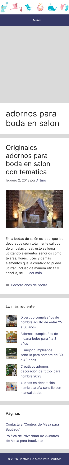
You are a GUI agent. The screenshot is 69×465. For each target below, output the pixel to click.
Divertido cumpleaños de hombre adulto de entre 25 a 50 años (41, 322)
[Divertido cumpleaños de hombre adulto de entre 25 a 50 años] (11, 321)
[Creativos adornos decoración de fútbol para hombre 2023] (11, 370)
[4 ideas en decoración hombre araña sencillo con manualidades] (11, 387)
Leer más (34, 273)
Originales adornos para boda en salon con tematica (28, 159)
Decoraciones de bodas (29, 285)
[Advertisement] (34, 62)
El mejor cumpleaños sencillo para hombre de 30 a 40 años (42, 355)
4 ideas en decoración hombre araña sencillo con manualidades (41, 388)
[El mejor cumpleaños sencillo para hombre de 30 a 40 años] (11, 354)
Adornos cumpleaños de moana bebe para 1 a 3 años (39, 338)
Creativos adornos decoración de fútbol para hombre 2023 (40, 371)
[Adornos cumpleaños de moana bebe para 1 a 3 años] (11, 338)
